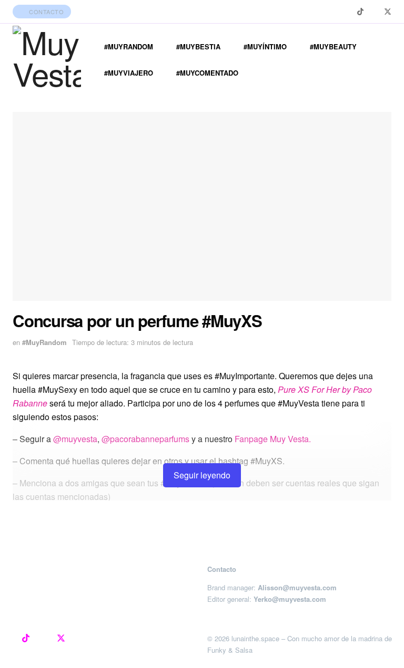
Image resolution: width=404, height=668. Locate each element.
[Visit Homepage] (47, 60)
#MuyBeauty (333, 46)
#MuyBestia (198, 46)
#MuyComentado (207, 73)
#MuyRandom (128, 46)
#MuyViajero (128, 73)
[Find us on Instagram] (347, 12)
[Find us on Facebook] (374, 12)
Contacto (45, 11)
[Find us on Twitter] (387, 12)
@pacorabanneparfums (145, 439)
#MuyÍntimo (265, 46)
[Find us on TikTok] (360, 11)
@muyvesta (75, 439)
